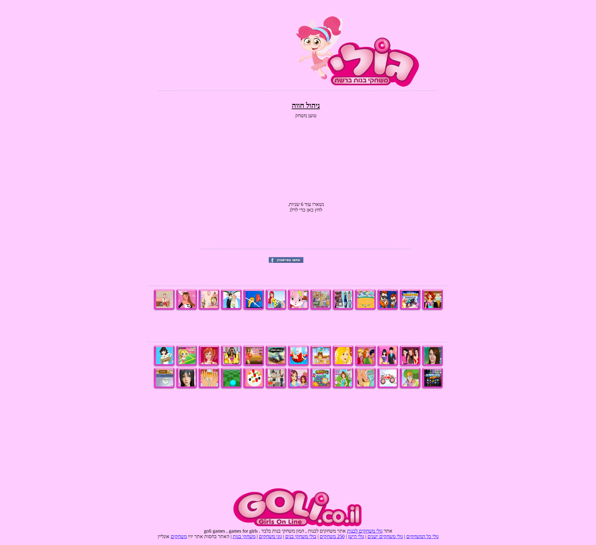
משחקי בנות (244, 536)
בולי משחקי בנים (300, 536)
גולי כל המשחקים (422, 536)
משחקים (179, 536)
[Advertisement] (229, 43)
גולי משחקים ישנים (385, 536)
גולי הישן (356, 536)
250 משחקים (332, 536)
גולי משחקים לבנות (364, 531)
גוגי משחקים (270, 536)
